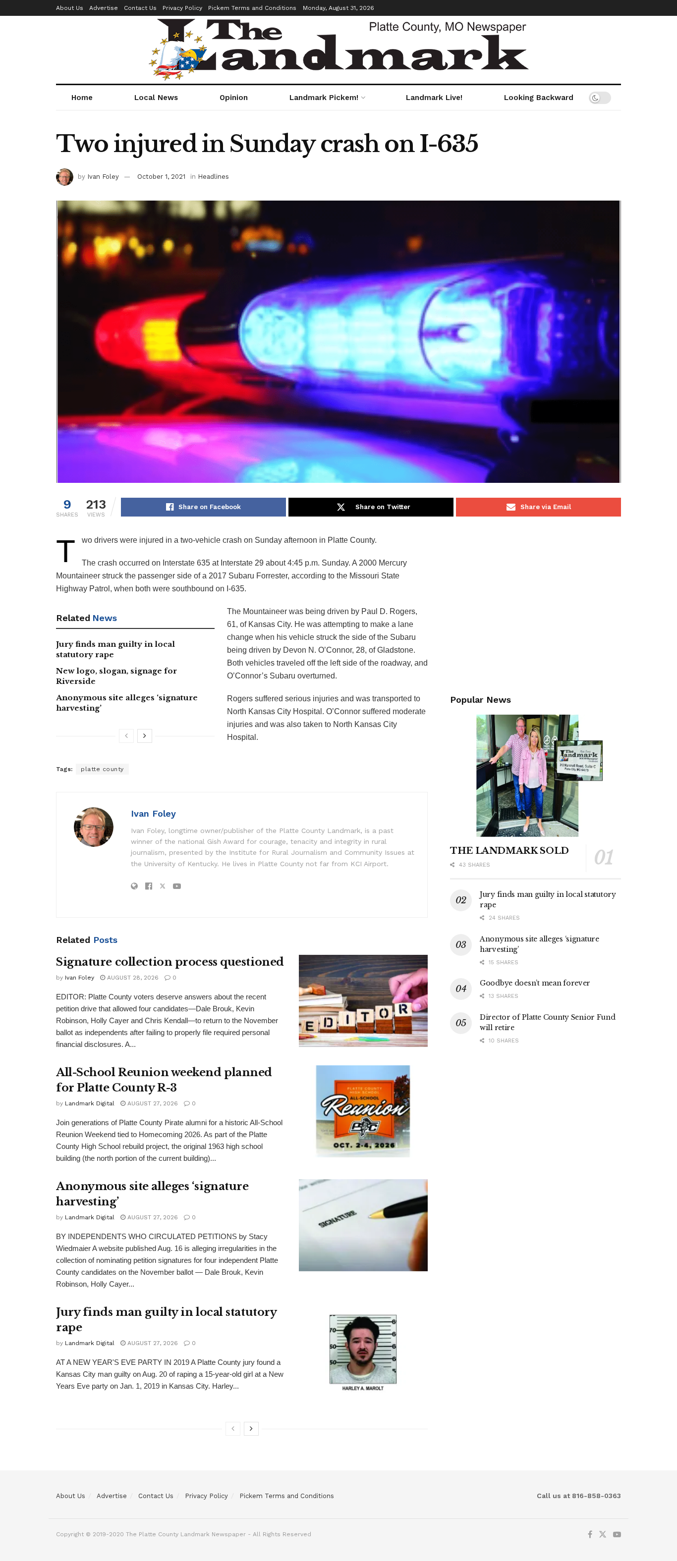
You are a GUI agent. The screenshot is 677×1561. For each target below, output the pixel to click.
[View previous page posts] (126, 736)
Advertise (103, 7)
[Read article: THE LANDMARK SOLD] (535, 776)
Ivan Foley (103, 176)
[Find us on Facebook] (590, 1535)
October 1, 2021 (161, 176)
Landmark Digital (89, 1103)
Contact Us (140, 7)
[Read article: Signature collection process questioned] (363, 1001)
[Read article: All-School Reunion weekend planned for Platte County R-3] (363, 1111)
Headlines (213, 176)
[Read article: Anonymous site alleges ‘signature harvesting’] (363, 1225)
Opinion (234, 97)
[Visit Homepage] (339, 50)
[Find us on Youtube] (617, 1535)
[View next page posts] (144, 736)
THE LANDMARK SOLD (509, 850)
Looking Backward (538, 97)
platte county (102, 769)
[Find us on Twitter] (603, 1535)
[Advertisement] (535, 603)
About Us (69, 7)
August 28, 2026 (132, 977)
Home (82, 97)
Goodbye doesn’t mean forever (535, 983)
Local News (156, 97)
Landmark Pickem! (323, 97)
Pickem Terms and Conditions (252, 7)
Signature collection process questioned (170, 962)
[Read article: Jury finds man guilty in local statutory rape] (363, 1351)
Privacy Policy (182, 7)
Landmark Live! (434, 97)
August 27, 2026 (151, 1103)
